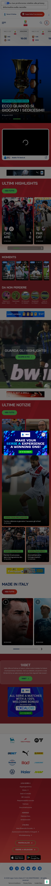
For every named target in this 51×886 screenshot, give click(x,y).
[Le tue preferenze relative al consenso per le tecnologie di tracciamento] (47, 882)
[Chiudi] (43, 434)
